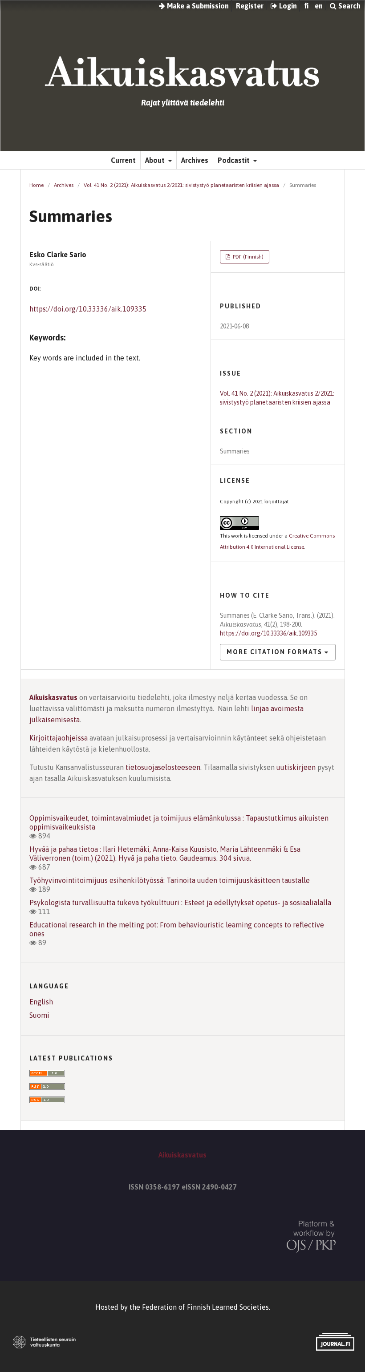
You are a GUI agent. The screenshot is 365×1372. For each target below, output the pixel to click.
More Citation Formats (274, 652)
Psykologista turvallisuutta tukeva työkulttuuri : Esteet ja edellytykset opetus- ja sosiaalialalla (180, 902)
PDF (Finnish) (247, 257)
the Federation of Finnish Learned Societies (199, 1307)
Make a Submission (197, 6)
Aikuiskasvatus (53, 697)
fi (306, 6)
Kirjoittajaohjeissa (58, 738)
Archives (194, 160)
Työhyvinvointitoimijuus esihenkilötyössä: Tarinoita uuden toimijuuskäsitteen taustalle (169, 880)
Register (250, 6)
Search (349, 6)
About (155, 160)
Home (36, 185)
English (41, 1002)
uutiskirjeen (296, 767)
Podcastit (234, 160)
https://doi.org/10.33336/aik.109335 (87, 309)
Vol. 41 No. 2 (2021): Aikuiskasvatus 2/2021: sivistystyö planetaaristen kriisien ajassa (181, 185)
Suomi (39, 1015)
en (319, 6)
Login (287, 6)
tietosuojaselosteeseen (163, 767)
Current (123, 160)
